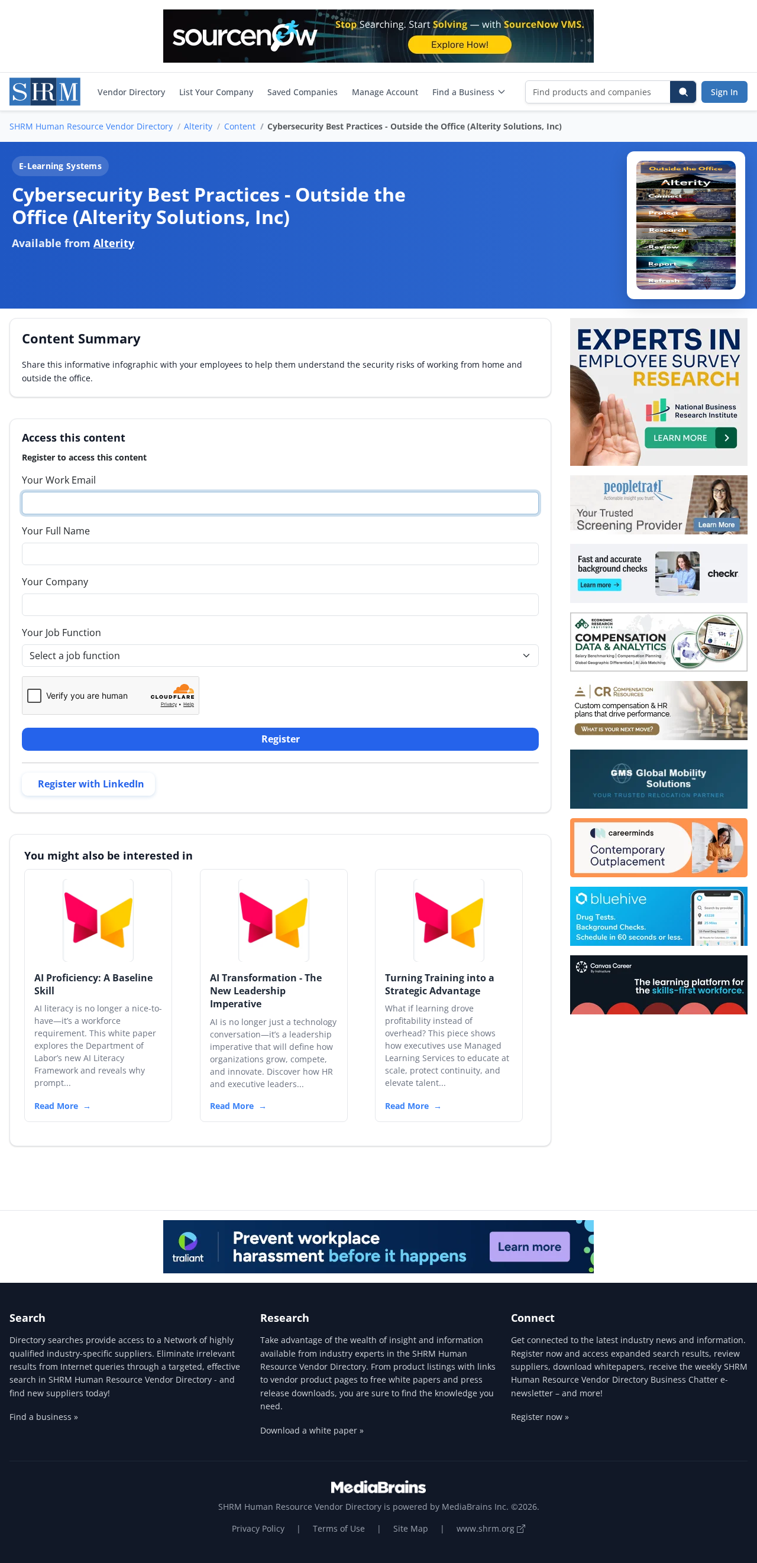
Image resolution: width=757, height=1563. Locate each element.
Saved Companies (302, 92)
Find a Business (463, 92)
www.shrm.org (487, 1528)
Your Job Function (61, 632)
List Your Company (216, 92)
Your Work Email (59, 480)
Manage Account (385, 92)
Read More (56, 1105)
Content (239, 126)
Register (280, 738)
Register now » (540, 1416)
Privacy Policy (258, 1528)
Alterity (198, 126)
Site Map (410, 1528)
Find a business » (43, 1416)
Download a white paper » (312, 1430)
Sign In (724, 92)
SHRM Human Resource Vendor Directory (91, 126)
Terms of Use (339, 1528)
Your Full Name (56, 530)
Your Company (55, 581)
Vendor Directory (131, 92)
